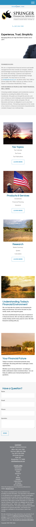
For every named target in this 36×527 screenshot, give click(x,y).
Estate (18, 471)
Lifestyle (18, 479)
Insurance (18, 473)
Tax (18, 475)
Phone (3, 409)
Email (3, 400)
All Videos (18, 483)
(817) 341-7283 (19, 26)
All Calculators (18, 485)
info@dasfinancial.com (9, 79)
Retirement (18, 468)
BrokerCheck (10, 488)
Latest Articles (18, 481)
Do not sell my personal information (23, 520)
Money (18, 477)
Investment (18, 470)
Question (4, 418)
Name (3, 391)
